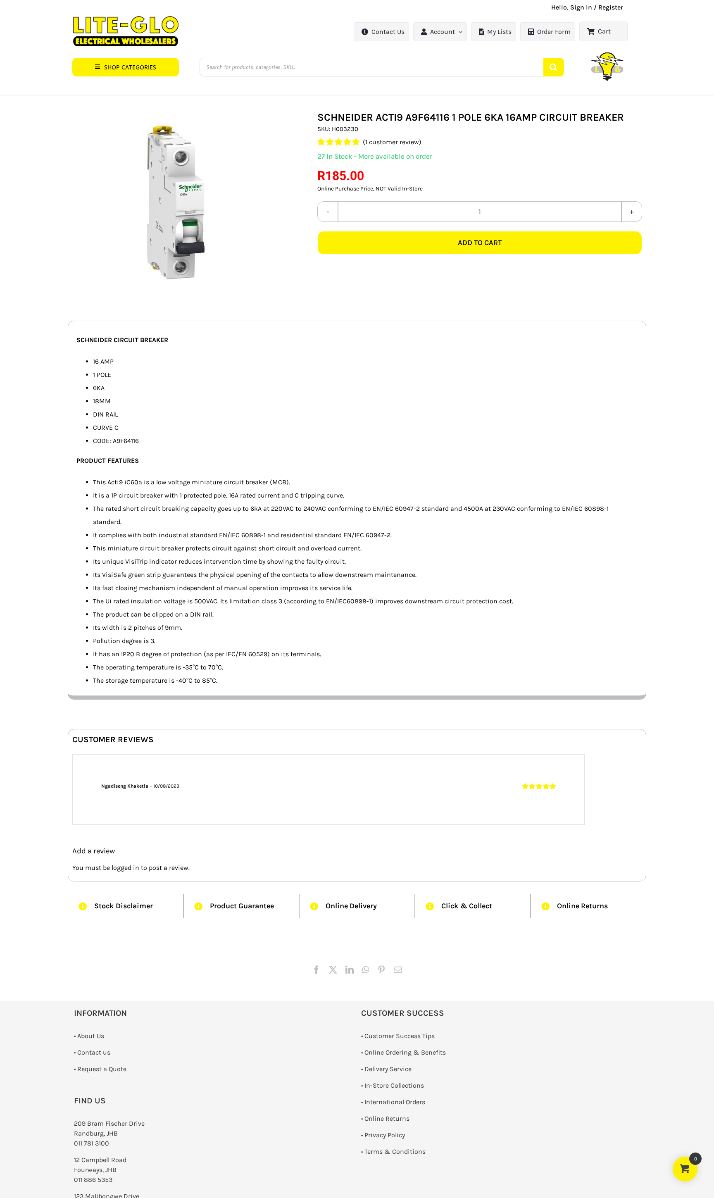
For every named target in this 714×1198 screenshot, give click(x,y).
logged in (125, 868)
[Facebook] (316, 970)
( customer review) (392, 142)
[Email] (398, 970)
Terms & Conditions (395, 1151)
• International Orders (393, 1102)
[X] (333, 970)
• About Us (89, 1036)
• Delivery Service (386, 1069)
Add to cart (480, 242)
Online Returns (386, 1118)
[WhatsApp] (365, 970)
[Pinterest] (381, 970)
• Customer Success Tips (398, 1036)
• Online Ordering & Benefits (403, 1052)
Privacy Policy (384, 1135)
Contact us (93, 1052)
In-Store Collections (394, 1085)
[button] (125, 67)
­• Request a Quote (100, 1069)
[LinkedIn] (349, 970)
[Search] (553, 67)
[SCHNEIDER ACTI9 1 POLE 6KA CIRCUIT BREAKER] (171, 203)
